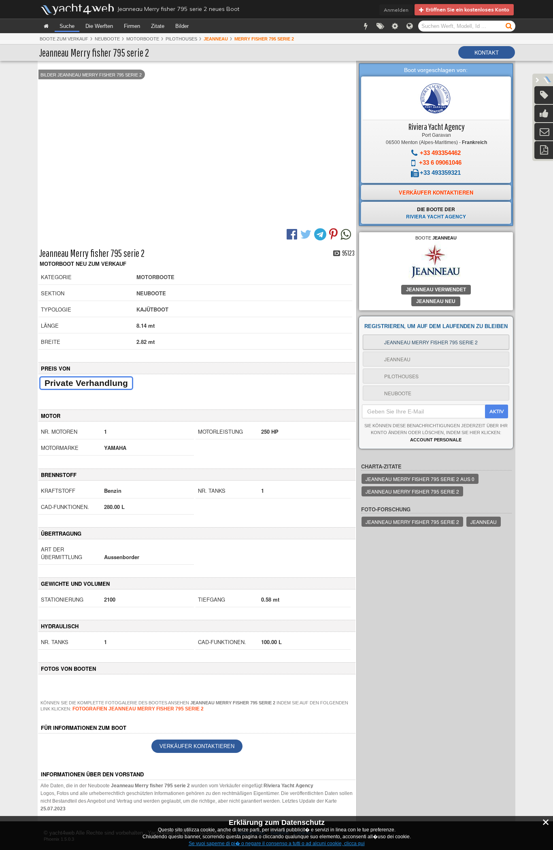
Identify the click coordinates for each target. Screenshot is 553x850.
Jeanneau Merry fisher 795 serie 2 (412, 491)
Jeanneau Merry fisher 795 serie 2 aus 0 (420, 478)
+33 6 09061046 (440, 162)
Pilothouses (181, 38)
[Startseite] (46, 26)
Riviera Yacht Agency (436, 126)
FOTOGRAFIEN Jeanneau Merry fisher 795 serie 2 (138, 709)
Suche (67, 26)
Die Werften (99, 26)
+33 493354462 (440, 152)
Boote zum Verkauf (64, 38)
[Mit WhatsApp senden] (346, 233)
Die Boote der (436, 213)
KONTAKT (486, 52)
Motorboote (142, 38)
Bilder (182, 26)
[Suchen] (509, 25)
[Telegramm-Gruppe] (321, 233)
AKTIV (496, 411)
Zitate (157, 26)
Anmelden (396, 10)
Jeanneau (483, 521)
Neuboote (107, 38)
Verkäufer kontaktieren (197, 746)
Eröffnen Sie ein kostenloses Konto (466, 9)
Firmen (132, 26)
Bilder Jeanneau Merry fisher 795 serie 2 (91, 74)
